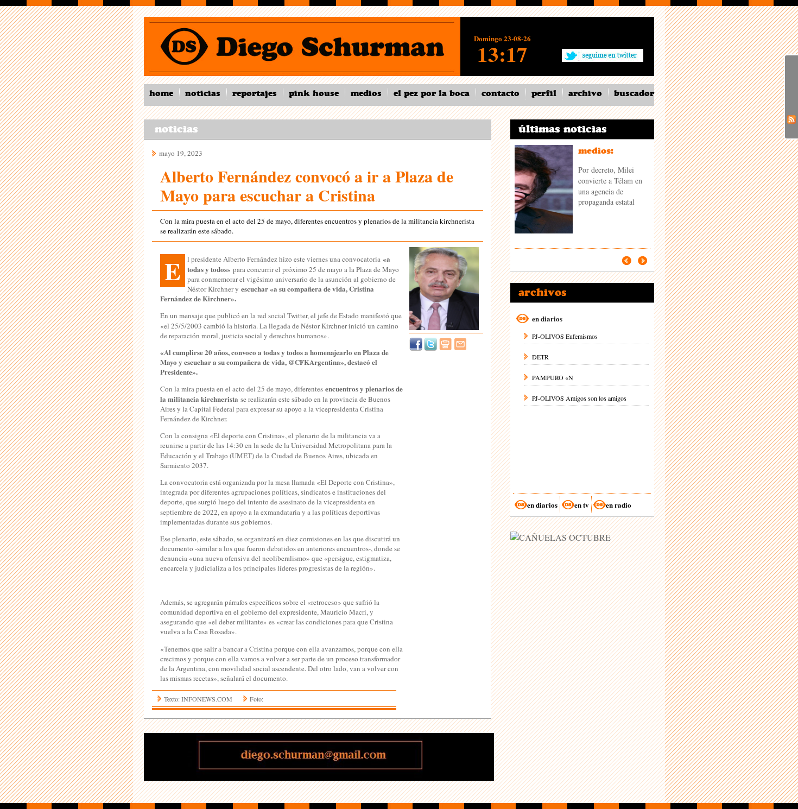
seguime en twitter (602, 54)
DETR (540, 356)
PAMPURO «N (552, 377)
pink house (314, 93)
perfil (543, 93)
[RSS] (791, 118)
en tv (581, 505)
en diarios (542, 505)
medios (366, 93)
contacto (501, 93)
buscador (634, 93)
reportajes (254, 93)
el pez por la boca (432, 93)
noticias (202, 93)
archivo (585, 93)
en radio (618, 505)
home (161, 93)
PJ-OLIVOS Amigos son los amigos (579, 398)
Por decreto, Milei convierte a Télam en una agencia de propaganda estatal (610, 186)
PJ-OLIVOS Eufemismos (565, 336)
